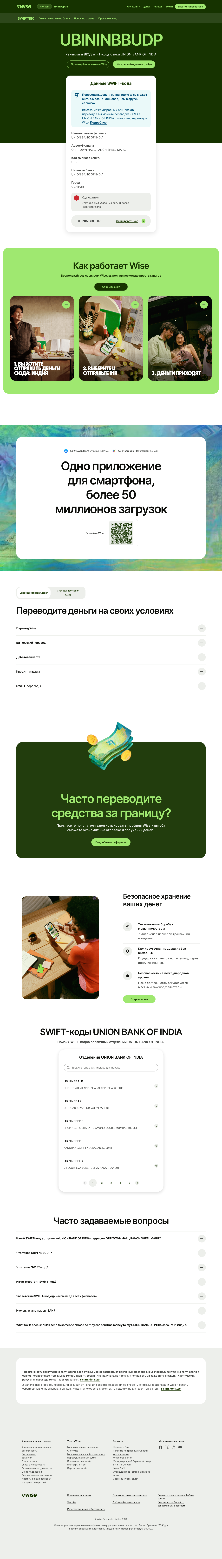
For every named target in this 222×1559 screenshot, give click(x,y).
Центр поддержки (32, 1471)
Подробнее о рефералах (110, 842)
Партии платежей (76, 1468)
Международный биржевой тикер (132, 1461)
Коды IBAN (119, 1468)
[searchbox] (111, 1067)
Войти (169, 6)
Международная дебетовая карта (86, 1454)
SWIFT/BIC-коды (122, 1464)
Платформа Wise (76, 1464)
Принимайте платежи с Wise (89, 64)
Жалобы (71, 1502)
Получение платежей (79, 1461)
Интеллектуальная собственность (86, 1509)
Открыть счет (111, 286)
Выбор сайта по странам (126, 1502)
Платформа (61, 6)
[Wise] (24, 7)
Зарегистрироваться (190, 6)
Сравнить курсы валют (125, 1478)
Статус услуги (29, 1461)
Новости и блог (121, 1447)
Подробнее (98, 122)
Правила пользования (79, 1495)
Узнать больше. (90, 1379)
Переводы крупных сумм (81, 1457)
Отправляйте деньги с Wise (134, 64)
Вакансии (27, 1457)
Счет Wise (72, 1450)
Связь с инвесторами (33, 1464)
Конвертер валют (122, 1457)
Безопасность (29, 1450)
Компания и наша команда (36, 1447)
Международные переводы (82, 1447)
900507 (148, 1528)
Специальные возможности (37, 1475)
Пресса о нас (29, 1454)
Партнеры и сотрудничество (37, 1468)
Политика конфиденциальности (129, 1495)
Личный (44, 6)
